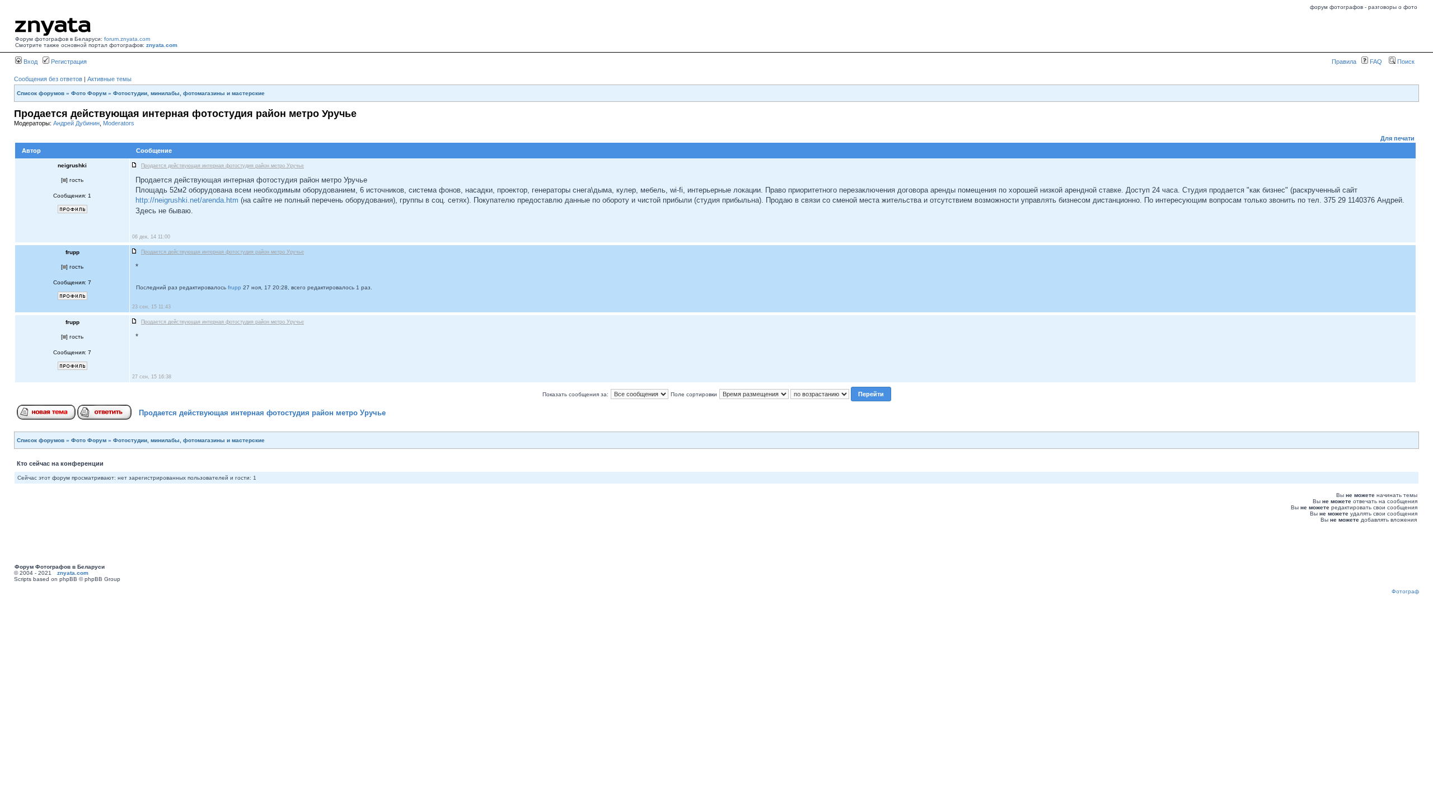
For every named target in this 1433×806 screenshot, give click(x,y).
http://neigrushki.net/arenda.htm (186, 200)
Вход (30, 61)
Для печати (1397, 138)
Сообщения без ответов (48, 79)
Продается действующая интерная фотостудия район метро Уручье (262, 413)
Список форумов (40, 93)
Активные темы (109, 79)
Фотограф (1405, 591)
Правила (1344, 61)
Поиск (1405, 61)
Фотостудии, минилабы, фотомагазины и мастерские (189, 93)
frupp (234, 287)
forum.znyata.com (127, 39)
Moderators (118, 123)
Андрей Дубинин (76, 123)
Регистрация (68, 61)
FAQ (1375, 61)
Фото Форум (88, 93)
